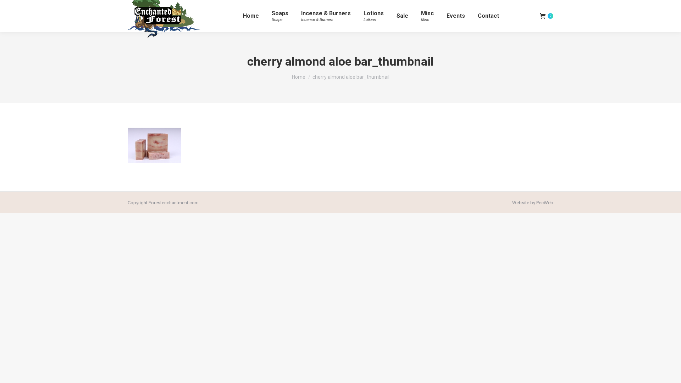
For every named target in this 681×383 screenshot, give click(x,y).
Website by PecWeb (532, 202)
